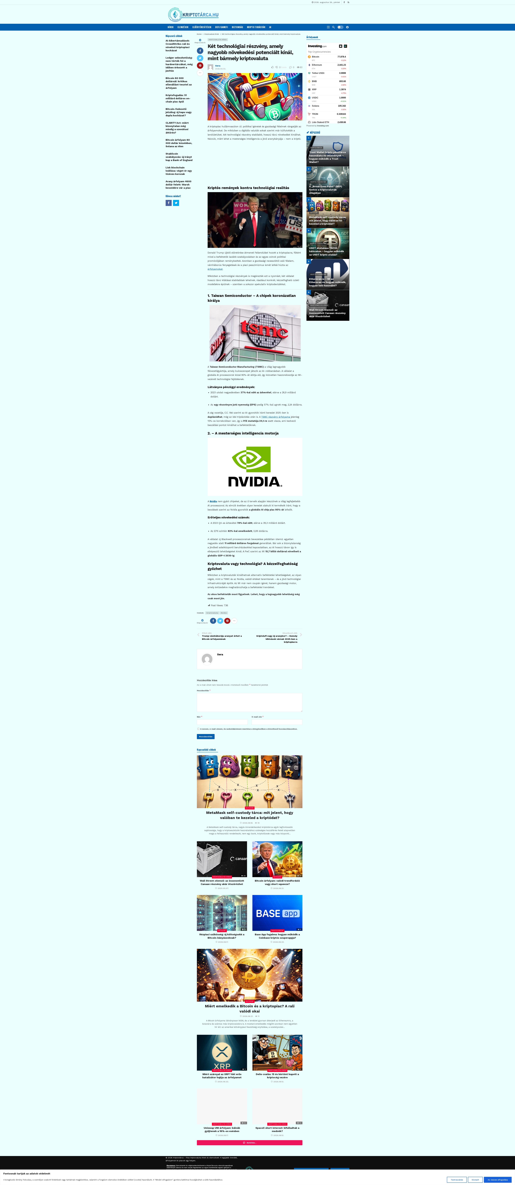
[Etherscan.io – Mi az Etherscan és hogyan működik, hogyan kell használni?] (327, 274)
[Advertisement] (255, 162)
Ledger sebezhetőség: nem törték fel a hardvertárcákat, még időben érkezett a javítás (179, 64)
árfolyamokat (215, 269)
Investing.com (323, 126)
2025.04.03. (220, 69)
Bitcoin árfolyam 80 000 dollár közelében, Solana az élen (179, 143)
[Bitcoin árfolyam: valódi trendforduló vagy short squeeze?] (277, 859)
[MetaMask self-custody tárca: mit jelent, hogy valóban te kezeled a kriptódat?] (249, 781)
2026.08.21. (278, 888)
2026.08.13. (278, 1082)
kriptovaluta (212, 613)
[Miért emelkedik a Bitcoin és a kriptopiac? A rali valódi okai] (249, 975)
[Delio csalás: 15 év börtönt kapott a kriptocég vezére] (277, 1053)
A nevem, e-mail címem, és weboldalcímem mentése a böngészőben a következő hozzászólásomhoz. (248, 729)
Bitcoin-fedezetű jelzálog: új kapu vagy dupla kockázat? (179, 112)
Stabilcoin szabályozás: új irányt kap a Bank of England (179, 157)
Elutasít (475, 1180)
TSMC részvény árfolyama (275, 417)
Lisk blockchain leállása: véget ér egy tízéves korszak (179, 170)
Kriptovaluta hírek (218, 40)
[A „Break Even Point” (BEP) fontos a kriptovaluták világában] (327, 182)
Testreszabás (457, 1180)
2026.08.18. (247, 823)
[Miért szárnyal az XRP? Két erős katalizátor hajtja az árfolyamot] (222, 1053)
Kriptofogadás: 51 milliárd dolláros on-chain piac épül (178, 98)
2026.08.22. (223, 1082)
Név (199, 716)
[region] (257, 1177)
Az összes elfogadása (498, 1180)
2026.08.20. (278, 942)
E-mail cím (258, 716)
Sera (217, 65)
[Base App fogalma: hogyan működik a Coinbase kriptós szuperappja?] (277, 913)
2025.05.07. (223, 888)
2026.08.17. (223, 942)
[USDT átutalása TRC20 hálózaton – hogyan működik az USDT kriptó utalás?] (327, 243)
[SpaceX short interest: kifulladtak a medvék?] (277, 1106)
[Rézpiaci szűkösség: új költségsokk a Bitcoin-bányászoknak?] (222, 913)
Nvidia (224, 613)
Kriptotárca (277, 931)
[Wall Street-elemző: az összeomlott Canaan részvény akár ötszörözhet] (222, 859)
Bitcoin (249, 808)
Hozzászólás (204, 690)
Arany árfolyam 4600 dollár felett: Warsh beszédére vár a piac (178, 184)
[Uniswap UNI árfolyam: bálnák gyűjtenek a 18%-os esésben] (222, 1106)
